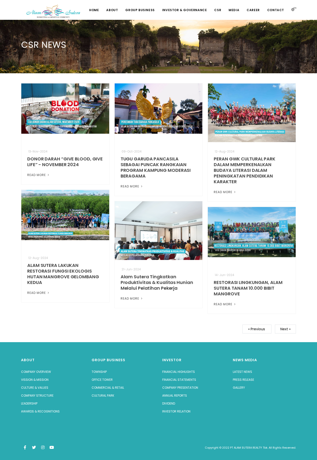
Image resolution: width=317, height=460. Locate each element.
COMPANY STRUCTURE (37, 395)
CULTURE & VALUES (34, 387)
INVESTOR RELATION (176, 411)
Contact (275, 10)
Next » (285, 329)
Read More (37, 175)
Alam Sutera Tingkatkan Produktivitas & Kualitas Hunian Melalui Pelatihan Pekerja (157, 282)
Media (234, 10)
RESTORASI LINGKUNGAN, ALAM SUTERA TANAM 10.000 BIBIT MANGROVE (248, 288)
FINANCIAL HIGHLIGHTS (178, 372)
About (112, 10)
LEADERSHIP (29, 403)
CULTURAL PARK (103, 395)
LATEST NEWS (242, 372)
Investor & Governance (184, 10)
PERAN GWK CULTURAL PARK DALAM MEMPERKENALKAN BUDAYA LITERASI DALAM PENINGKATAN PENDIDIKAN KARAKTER (244, 170)
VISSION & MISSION (35, 380)
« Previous (257, 329)
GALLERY (239, 387)
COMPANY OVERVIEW (36, 372)
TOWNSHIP (99, 372)
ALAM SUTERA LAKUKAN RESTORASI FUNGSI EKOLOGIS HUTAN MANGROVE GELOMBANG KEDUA (63, 273)
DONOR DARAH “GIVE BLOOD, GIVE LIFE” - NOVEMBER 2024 (65, 162)
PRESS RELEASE (243, 380)
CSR (217, 10)
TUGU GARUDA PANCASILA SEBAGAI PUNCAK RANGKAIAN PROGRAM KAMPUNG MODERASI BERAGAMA (156, 167)
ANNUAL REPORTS (174, 395)
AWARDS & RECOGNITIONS (40, 411)
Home (94, 10)
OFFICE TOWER (102, 380)
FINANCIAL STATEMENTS (179, 380)
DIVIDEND (168, 403)
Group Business (140, 10)
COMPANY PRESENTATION (180, 387)
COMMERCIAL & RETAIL (108, 387)
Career (253, 10)
